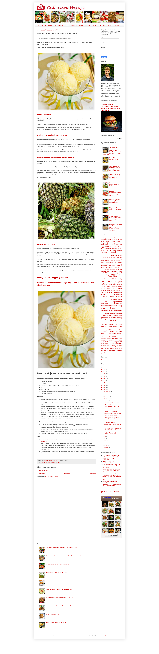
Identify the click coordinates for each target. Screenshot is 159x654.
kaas (109, 284)
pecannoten (104, 321)
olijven (102, 313)
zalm (120, 348)
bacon (102, 244)
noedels (115, 312)
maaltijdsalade (105, 303)
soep (102, 333)
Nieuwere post (41, 473)
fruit (106, 267)
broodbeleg (104, 252)
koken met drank (56, 462)
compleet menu (116, 256)
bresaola (103, 250)
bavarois (117, 244)
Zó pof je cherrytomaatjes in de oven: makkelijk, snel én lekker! (115, 193)
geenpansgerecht (111, 269)
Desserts (74, 25)
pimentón (119, 321)
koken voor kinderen (109, 294)
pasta (107, 319)
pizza (106, 322)
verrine (106, 343)
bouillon (120, 248)
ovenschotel (118, 315)
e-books (112, 262)
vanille (120, 340)
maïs (111, 305)
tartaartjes (119, 336)
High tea (87, 25)
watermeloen (103, 346)
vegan (112, 341)
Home (37, 25)
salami (116, 324)
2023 (104, 373)
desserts (48, 462)
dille (112, 260)
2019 (104, 383)
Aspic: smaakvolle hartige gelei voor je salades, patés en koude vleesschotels (114, 168)
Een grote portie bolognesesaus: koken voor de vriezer (112, 432)
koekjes (120, 288)
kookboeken (111, 296)
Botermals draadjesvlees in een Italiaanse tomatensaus (60, 605)
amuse (120, 239)
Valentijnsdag (111, 340)
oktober (106, 396)
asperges (114, 243)
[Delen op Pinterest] (67, 460)
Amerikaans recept (112, 239)
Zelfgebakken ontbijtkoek (52, 614)
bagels (106, 244)
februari (106, 447)
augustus (106, 400)
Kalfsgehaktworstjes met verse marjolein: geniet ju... (112, 421)
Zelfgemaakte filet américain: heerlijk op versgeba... (111, 418)
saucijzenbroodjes (113, 326)
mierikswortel (114, 310)
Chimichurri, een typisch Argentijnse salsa (114, 184)
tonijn (120, 338)
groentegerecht (117, 273)
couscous (108, 257)
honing (120, 279)
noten (120, 312)
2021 (104, 378)
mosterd (119, 310)
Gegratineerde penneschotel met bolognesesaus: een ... (112, 429)
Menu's (94, 25)
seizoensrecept (110, 327)
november (107, 394)
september (107, 398)
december (107, 391)
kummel (103, 299)
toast (111, 338)
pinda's (102, 322)
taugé (102, 338)
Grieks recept (108, 273)
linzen (102, 301)
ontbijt (107, 314)
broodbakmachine (117, 250)
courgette (103, 257)
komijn (120, 294)
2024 (104, 371)
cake (120, 252)
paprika (119, 317)
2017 (104, 387)
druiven (107, 262)
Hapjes (44, 25)
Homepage (67, 473)
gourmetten (114, 271)
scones (103, 327)
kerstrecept (105, 288)
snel (120, 331)
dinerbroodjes (117, 260)
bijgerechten (106, 246)
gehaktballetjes (105, 271)
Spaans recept (108, 333)
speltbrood (119, 333)
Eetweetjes (102, 25)
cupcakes (116, 259)
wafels (113, 345)
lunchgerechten (115, 302)
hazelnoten (107, 279)
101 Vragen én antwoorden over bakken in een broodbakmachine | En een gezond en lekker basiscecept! (112, 151)
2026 (104, 367)
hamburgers (107, 275)
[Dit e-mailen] (61, 460)
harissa (106, 276)
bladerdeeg (108, 248)
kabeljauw (113, 284)
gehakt (120, 269)
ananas (43, 462)
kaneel (108, 286)
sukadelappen (104, 336)
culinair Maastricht (108, 259)
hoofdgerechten (107, 281)
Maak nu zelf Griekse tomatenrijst (54, 580)
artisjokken (108, 243)
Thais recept (107, 338)
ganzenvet (110, 267)
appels (107, 241)
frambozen (104, 265)
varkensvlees (105, 342)
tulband (103, 340)
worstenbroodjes (105, 348)
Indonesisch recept (110, 283)
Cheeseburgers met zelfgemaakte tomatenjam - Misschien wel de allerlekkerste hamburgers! (111, 470)
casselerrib (111, 254)
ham (102, 275)
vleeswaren (118, 343)
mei (105, 440)
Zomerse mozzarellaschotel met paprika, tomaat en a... (112, 414)
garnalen (115, 267)
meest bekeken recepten (111, 307)
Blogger (105, 635)
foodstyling (119, 264)
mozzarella (104, 312)
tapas (114, 336)
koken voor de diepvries (115, 292)
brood (109, 250)
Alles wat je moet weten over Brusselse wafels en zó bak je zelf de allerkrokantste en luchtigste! (115, 227)
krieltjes (103, 298)
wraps (116, 348)
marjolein (111, 307)
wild (115, 347)
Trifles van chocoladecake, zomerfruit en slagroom (111, 410)
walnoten (119, 345)
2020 (104, 380)
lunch (106, 302)
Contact (109, 25)
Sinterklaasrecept (113, 331)
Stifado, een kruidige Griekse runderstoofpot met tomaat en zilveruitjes (115, 176)
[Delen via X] (64, 460)
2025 (104, 369)
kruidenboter (113, 298)
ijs (51, 462)
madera (108, 305)
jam (106, 284)
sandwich (104, 326)
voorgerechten (105, 345)
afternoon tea (117, 238)
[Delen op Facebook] (65, 460)
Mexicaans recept (105, 310)
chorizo (103, 255)
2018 (104, 385)
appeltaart (113, 241)
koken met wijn (105, 292)
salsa (120, 324)
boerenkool (114, 248)
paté (121, 319)
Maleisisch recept (117, 305)
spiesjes (103, 335)
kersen (120, 286)
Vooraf (50, 25)
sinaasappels (104, 331)
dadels (102, 260)
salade (111, 324)
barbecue (112, 244)
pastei (111, 319)
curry (120, 259)
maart (106, 445)
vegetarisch (118, 342)
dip (121, 260)
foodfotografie (113, 264)
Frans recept (112, 265)
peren (108, 321)
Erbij (67, 25)
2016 (104, 389)
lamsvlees (108, 299)
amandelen (104, 239)
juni (105, 438)
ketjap (112, 288)
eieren (120, 262)
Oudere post (92, 473)
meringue (120, 308)
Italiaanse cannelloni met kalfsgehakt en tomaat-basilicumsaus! (115, 201)
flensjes (107, 264)
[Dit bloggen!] (62, 460)
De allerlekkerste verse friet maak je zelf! (115, 158)
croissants (113, 257)
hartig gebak (113, 277)
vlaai (113, 343)
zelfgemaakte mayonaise (108, 350)
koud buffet (118, 296)
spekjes (114, 333)
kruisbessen (119, 298)
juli (105, 436)
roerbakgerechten (115, 322)
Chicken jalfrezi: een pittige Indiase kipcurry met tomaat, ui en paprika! (115, 218)
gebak (103, 269)
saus (120, 326)
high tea (114, 279)
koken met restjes (117, 290)
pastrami (116, 319)
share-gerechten (107, 330)
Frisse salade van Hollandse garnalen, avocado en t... (111, 407)
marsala (115, 307)
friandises (119, 265)
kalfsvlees (119, 284)
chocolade (119, 254)
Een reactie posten (44, 470)
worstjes (112, 348)
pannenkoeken (112, 317)
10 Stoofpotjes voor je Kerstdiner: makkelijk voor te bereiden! (61, 547)
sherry (120, 330)
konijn (107, 296)
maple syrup (104, 307)
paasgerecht (104, 317)
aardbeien (110, 238)
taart (110, 336)
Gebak (81, 25)
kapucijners (114, 286)
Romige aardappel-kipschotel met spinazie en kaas (59, 589)
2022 (104, 376)
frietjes (102, 267)
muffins (110, 312)
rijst (109, 322)
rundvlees (104, 324)
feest (102, 264)
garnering (120, 267)
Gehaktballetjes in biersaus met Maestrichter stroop (59, 597)
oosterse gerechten (115, 314)
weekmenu (110, 347)
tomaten (115, 338)
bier (121, 244)
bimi (113, 246)
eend (116, 262)
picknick (113, 321)
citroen (108, 255)
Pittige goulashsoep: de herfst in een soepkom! (115, 208)
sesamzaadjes (118, 327)
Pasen (102, 319)
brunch (113, 252)
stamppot (111, 335)
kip (116, 288)
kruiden (107, 298)
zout (108, 353)
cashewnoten (104, 254)
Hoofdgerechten (59, 25)
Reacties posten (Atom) (51, 476)
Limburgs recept (116, 299)
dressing (103, 262)
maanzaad (103, 305)
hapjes (114, 275)
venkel (102, 343)
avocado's (119, 243)
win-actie (120, 347)
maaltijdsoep (118, 303)
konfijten (103, 296)
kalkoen (103, 286)
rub (121, 322)
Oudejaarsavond (106, 315)
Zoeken (117, 25)
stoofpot (120, 335)
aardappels (104, 238)
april (105, 443)
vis (110, 343)
